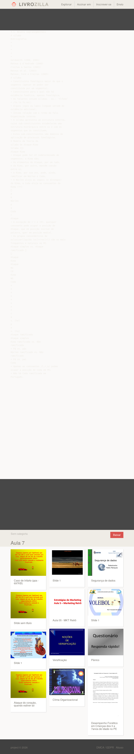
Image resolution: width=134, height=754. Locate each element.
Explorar (66, 4)
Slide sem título (23, 623)
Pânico (95, 660)
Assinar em (84, 4)
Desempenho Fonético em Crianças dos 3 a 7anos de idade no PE (104, 726)
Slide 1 (18, 663)
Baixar (117, 535)
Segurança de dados (103, 580)
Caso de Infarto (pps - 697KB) (26, 582)
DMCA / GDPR (105, 747)
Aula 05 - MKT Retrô (64, 620)
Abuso (119, 747)
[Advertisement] (67, 19)
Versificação (60, 660)
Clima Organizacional (65, 700)
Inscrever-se (103, 4)
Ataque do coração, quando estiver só (25, 704)
